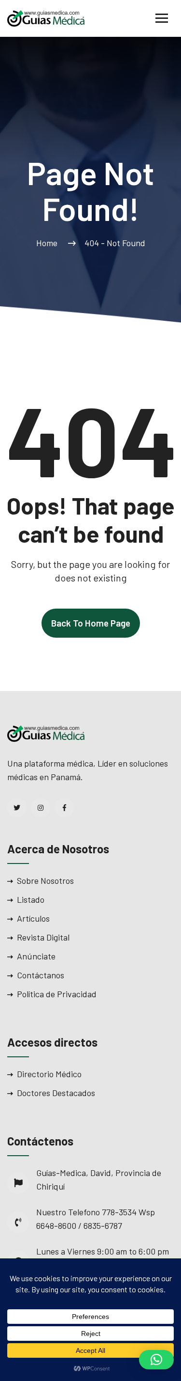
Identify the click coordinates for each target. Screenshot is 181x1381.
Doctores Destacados (56, 1092)
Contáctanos (40, 975)
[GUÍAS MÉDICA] (45, 17)
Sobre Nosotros (45, 880)
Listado (30, 899)
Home (48, 242)
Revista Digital (43, 937)
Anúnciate (36, 956)
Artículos (33, 918)
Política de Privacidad (57, 994)
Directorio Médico (49, 1073)
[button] (156, 1359)
